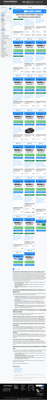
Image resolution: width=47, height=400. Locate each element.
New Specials (23, 388)
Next (19, 269)
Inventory (23, 385)
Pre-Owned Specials (23, 389)
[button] (5, 4)
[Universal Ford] (10, 2)
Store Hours (31, 385)
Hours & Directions (16, 387)
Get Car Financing (18, 371)
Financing (16, 388)
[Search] (10, 9)
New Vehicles (23, 386)
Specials (22, 390)
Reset (6, 10)
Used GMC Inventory (18, 370)
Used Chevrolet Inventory (19, 368)
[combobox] (26, 11)
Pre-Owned (22, 387)
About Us (16, 385)
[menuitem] (6, 14)
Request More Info (18, 53)
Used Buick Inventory (18, 367)
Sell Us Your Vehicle (18, 372)
